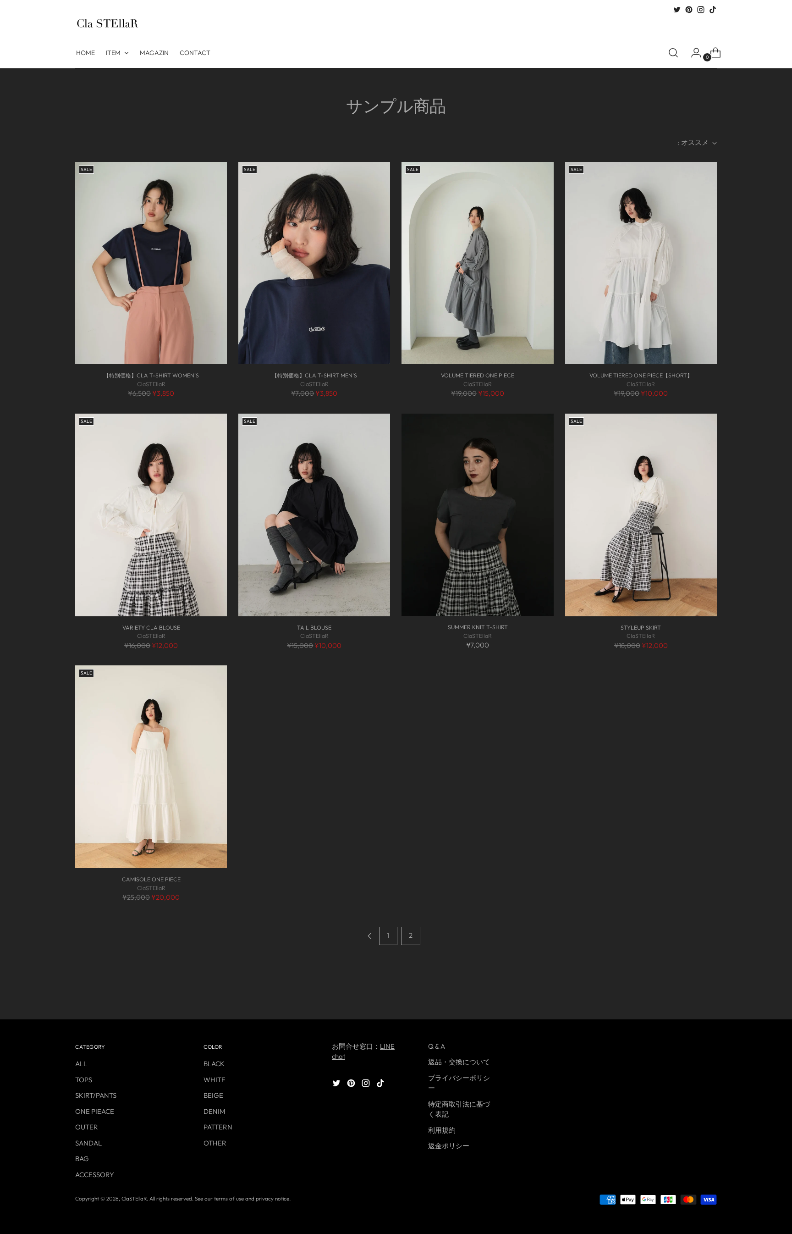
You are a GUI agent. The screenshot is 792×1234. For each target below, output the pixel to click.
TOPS (83, 1079)
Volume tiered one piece (477, 375)
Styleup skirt (641, 627)
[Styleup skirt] (641, 515)
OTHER (215, 1143)
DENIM (215, 1111)
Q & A (436, 1046)
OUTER (86, 1127)
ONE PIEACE (94, 1111)
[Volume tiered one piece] (477, 263)
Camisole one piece (151, 879)
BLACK (214, 1063)
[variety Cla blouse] (151, 515)
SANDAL (88, 1143)
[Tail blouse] (314, 515)
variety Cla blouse (151, 627)
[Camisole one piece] (151, 766)
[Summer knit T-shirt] (477, 515)
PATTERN (218, 1127)
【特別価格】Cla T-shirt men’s (314, 375)
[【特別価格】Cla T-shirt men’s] (314, 263)
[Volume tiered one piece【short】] (641, 263)
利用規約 (442, 1130)
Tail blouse (314, 627)
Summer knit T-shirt (478, 627)
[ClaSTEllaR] (107, 23)
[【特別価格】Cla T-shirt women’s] (151, 263)
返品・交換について (459, 1061)
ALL (81, 1063)
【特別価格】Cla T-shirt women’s (151, 375)
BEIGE (213, 1095)
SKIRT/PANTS (95, 1095)
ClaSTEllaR (134, 1198)
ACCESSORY (94, 1174)
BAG (82, 1158)
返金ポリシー (448, 1145)
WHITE (215, 1079)
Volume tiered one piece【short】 (641, 375)
